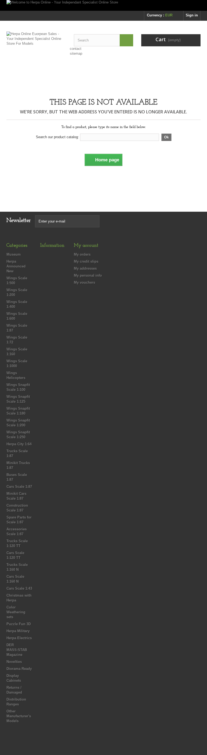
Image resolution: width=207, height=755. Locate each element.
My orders (82, 254)
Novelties (14, 662)
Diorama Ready (19, 669)
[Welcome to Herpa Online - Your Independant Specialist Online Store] (103, 5)
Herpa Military (18, 631)
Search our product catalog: (57, 137)
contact (75, 49)
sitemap (76, 53)
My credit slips (86, 261)
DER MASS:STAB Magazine (16, 650)
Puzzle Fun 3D (18, 624)
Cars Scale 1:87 (19, 487)
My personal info (88, 275)
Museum (13, 254)
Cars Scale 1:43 (19, 588)
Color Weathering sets (15, 612)
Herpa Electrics (19, 638)
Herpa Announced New (16, 266)
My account (86, 245)
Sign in (192, 15)
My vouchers (84, 282)
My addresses (85, 268)
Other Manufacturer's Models (18, 716)
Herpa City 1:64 (19, 444)
